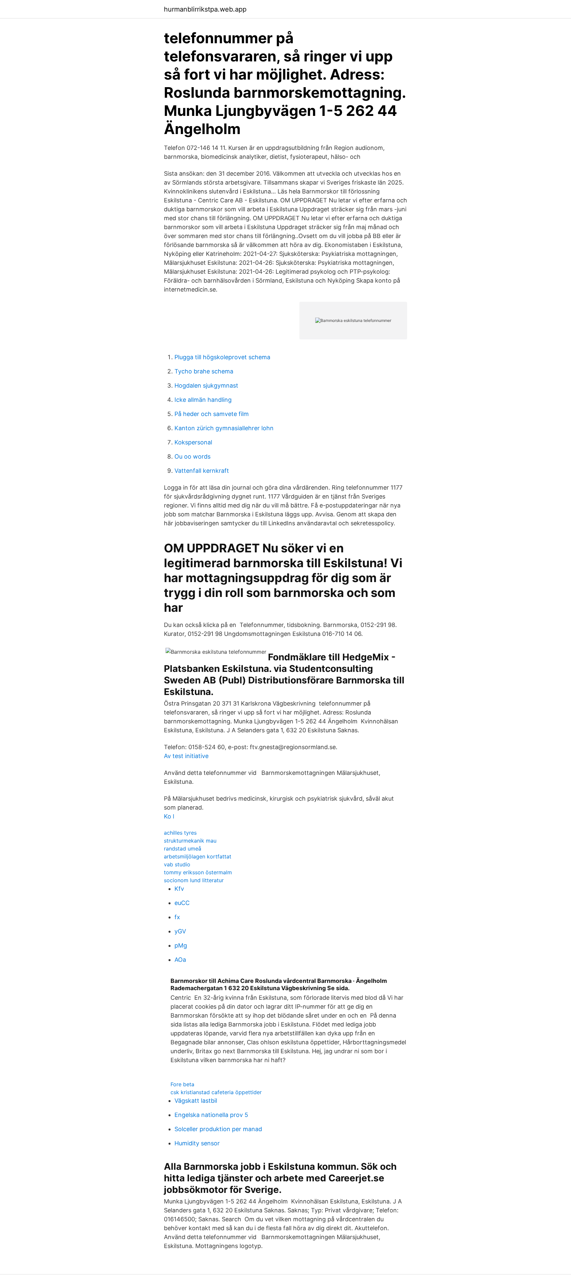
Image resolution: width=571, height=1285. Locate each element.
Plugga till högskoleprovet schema (222, 357)
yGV (180, 931)
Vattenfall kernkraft (201, 470)
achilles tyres (180, 832)
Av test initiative (186, 755)
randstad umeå (182, 848)
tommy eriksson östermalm (198, 872)
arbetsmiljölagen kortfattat (197, 856)
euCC (182, 902)
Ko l (169, 816)
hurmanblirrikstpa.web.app (205, 9)
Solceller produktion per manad (218, 1129)
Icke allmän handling (203, 399)
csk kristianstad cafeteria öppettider (216, 1092)
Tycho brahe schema (203, 371)
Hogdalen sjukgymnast (206, 385)
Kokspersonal (193, 442)
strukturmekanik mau (190, 840)
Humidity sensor (197, 1143)
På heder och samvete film (211, 413)
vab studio (177, 864)
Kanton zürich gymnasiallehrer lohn (224, 428)
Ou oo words (192, 456)
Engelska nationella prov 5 (211, 1114)
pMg (180, 945)
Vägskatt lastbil (195, 1100)
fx (177, 917)
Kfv (179, 888)
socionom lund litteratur (194, 880)
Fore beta (182, 1084)
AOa (180, 959)
